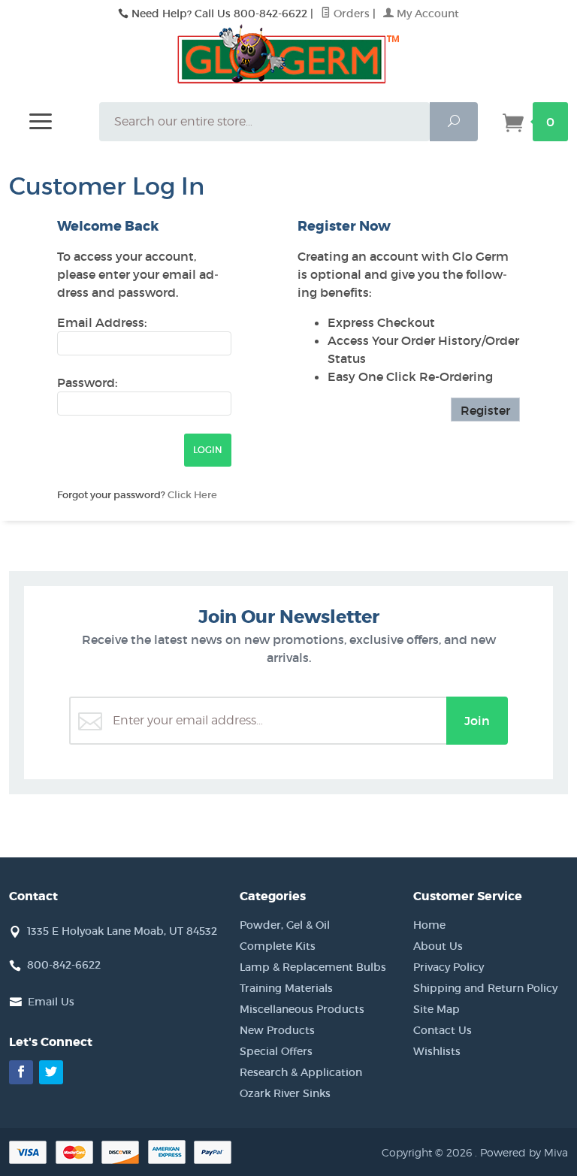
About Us (438, 946)
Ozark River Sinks (285, 1093)
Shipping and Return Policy (485, 988)
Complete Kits (278, 946)
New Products (277, 1030)
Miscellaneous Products (302, 1009)
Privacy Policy (448, 967)
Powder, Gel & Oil (285, 925)
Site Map (436, 1009)
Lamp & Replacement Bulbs (313, 967)
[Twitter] (51, 1072)
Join (477, 720)
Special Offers (276, 1051)
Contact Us (442, 1030)
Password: (87, 382)
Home (429, 925)
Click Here (192, 494)
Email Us (51, 1001)
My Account (426, 13)
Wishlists (437, 1051)
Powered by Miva (524, 1152)
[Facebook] (21, 1072)
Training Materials (286, 988)
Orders (350, 13)
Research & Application (301, 1072)
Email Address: (102, 322)
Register (485, 410)
